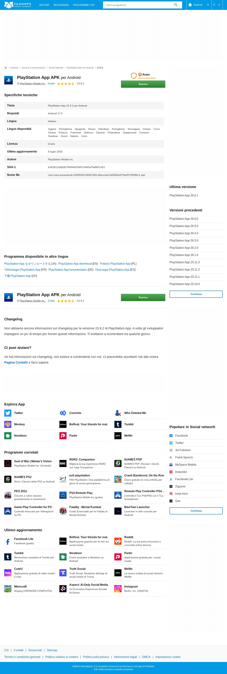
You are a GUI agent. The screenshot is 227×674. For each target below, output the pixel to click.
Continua (196, 294)
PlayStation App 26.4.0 (184, 233)
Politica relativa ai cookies (61, 656)
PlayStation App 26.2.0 (184, 247)
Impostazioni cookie (168, 656)
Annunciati (35, 650)
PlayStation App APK (49, 77)
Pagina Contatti (16, 362)
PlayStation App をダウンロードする (27, 263)
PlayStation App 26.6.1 (184, 195)
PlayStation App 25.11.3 (185, 262)
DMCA (146, 656)
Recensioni (61, 5)
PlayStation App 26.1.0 (184, 255)
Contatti (18, 650)
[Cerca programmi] (175, 4)
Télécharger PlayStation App (22, 269)
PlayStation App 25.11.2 (185, 269)
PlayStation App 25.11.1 (185, 276)
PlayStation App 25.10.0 (185, 284)
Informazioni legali (125, 656)
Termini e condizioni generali (22, 656)
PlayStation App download (75, 263)
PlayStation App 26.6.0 (184, 218)
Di (31, 83)
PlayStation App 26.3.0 (184, 240)
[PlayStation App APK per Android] (8, 80)
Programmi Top (84, 5)
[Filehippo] (17, 5)
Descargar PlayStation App (112, 269)
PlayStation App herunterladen (68, 269)
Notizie (44, 5)
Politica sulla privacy (96, 656)
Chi (6, 650)
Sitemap (52, 650)
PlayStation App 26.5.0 (184, 225)
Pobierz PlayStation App (115, 263)
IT (214, 4)
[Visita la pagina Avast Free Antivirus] (143, 76)
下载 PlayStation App (17, 275)
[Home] (5, 67)
